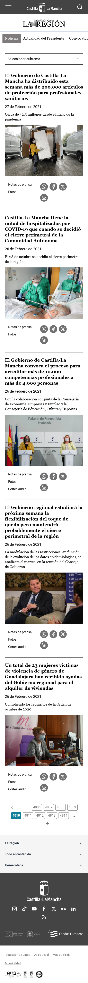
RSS (44, 917)
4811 (28, 815)
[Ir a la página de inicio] (44, 7)
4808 (60, 807)
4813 (51, 815)
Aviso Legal (41, 954)
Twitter (54, 908)
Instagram (14, 908)
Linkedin (73, 908)
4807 (48, 807)
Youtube (34, 908)
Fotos (12, 192)
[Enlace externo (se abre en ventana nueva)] (31, 974)
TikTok (24, 908)
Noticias (11, 38)
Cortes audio (17, 489)
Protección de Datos (17, 954)
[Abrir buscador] (80, 7)
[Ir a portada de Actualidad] (44, 24)
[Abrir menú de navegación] (8, 7)
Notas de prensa (20, 184)
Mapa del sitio (61, 954)
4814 (63, 815)
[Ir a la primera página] (16, 807)
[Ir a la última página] (44, 823)
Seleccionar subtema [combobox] (24, 59)
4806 (37, 807)
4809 (72, 807)
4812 (40, 815)
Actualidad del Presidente (43, 38)
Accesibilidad (13, 963)
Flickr (64, 908)
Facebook (44, 908)
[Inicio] (44, 890)
